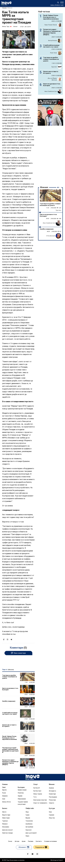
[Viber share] (7, 639)
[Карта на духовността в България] (27, 689)
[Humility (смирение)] (27, 701)
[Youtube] (32, 854)
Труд (7, 26)
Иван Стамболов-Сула (50, 91)
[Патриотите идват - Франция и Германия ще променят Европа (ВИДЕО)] (27, 762)
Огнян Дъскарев (50, 235)
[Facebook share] (3, 639)
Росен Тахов (53, 52)
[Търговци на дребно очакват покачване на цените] (27, 677)
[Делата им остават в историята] (27, 726)
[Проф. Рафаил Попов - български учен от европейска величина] (27, 738)
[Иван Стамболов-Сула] (58, 223)
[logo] (6, 3)
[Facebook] (28, 854)
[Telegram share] (11, 639)
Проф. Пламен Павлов (50, 24)
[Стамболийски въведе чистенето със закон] (27, 713)
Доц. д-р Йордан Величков (52, 79)
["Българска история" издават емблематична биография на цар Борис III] (27, 750)
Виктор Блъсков (52, 40)
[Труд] (32, 777)
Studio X (60, 860)
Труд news (54, 66)
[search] (58, 2)
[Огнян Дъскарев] (58, 236)
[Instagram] (37, 854)
